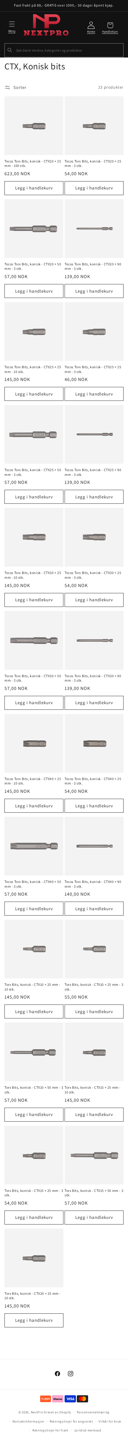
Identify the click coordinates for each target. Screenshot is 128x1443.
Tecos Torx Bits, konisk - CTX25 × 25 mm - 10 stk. (32, 369)
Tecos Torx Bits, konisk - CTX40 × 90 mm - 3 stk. (93, 884)
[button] (11, 26)
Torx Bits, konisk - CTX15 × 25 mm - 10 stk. (93, 1089)
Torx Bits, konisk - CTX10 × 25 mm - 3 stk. (94, 986)
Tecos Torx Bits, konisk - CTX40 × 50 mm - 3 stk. (32, 884)
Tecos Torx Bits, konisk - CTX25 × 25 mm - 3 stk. (93, 369)
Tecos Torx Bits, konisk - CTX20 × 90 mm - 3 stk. (93, 266)
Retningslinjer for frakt (50, 1430)
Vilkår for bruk (110, 1421)
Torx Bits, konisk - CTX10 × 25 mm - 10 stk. (32, 986)
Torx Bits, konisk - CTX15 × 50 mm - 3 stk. (94, 1193)
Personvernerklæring (93, 1412)
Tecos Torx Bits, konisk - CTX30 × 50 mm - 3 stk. (32, 678)
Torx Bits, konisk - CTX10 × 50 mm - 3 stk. (33, 1089)
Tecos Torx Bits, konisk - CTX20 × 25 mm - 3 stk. (93, 163)
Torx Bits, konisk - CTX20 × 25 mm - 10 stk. (32, 1295)
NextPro (37, 1412)
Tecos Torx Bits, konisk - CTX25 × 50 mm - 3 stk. (32, 472)
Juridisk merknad (87, 1430)
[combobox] (64, 50)
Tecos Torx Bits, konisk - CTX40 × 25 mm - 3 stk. (93, 781)
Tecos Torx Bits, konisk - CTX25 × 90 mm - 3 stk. (93, 472)
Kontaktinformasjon (28, 1421)
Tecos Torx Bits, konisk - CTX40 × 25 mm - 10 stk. (32, 781)
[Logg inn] (91, 27)
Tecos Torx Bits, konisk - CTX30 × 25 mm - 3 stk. (93, 575)
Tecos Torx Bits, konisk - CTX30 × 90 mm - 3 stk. (93, 678)
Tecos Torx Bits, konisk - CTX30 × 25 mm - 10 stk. (32, 575)
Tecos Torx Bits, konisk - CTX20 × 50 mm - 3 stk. (32, 266)
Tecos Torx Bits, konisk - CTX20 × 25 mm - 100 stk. (32, 163)
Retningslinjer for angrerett (71, 1421)
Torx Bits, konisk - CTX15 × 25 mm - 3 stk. (33, 1193)
